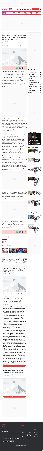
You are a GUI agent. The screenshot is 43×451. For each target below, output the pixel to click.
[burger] (40, 9)
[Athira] (3, 242)
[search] (30, 9)
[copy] (25, 68)
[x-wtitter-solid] (22, 68)
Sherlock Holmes (19, 126)
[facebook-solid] (20, 68)
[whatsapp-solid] (17, 68)
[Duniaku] (7, 9)
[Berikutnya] (27, 252)
